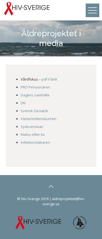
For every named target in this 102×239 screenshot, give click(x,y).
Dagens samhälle (35, 95)
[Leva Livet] (27, 8)
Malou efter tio (33, 134)
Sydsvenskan (32, 126)
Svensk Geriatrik (34, 110)
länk (53, 79)
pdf (44, 79)
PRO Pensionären (35, 87)
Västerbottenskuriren (38, 118)
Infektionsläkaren (35, 142)
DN (23, 102)
